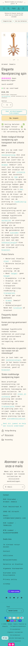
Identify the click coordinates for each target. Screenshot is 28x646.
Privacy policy (10, 579)
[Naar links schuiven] (10, 60)
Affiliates (8, 555)
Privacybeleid (15, 629)
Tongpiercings (7, 21)
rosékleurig (20, 201)
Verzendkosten (6, 96)
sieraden (14, 232)
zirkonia (20, 172)
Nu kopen (14, 118)
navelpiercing (8, 155)
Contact (6, 551)
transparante (8, 406)
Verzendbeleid (15, 635)
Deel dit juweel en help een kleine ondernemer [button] (14, 425)
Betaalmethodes (10, 560)
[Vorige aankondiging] (3, 2)
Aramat (5, 165)
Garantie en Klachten (13, 564)
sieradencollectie (16, 418)
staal (6, 261)
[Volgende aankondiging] (25, 2)
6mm (21, 189)
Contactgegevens (15, 641)
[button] (4, 8)
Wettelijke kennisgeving (15, 638)
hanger (14, 273)
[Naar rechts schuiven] (18, 60)
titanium (17, 308)
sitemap (6, 584)
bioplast (6, 250)
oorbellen (6, 220)
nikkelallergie (9, 242)
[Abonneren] (22, 487)
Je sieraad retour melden (11, 546)
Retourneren (9, 435)
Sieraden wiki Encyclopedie (9, 574)
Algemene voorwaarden (15, 632)
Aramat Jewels (13, 624)
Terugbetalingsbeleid (18, 626)
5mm (16, 177)
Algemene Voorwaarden (13, 568)
